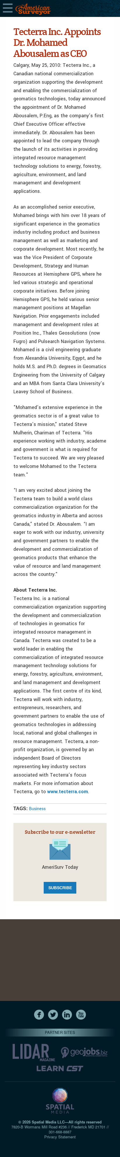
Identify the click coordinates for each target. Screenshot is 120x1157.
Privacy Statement (60, 1136)
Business (37, 809)
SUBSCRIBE (60, 887)
